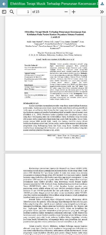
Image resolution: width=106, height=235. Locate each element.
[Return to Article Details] (4, 4)
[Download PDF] (102, 4)
